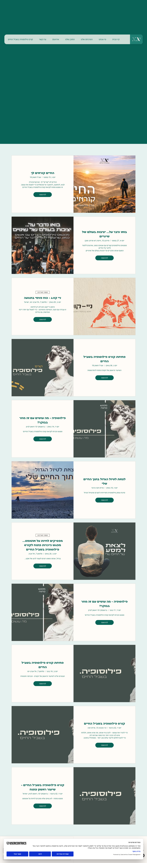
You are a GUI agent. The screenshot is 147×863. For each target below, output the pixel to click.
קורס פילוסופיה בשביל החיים (104, 723)
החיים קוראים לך (42, 173)
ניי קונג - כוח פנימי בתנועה (42, 298)
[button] (102, 39)
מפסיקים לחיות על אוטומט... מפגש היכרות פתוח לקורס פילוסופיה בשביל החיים (42, 545)
